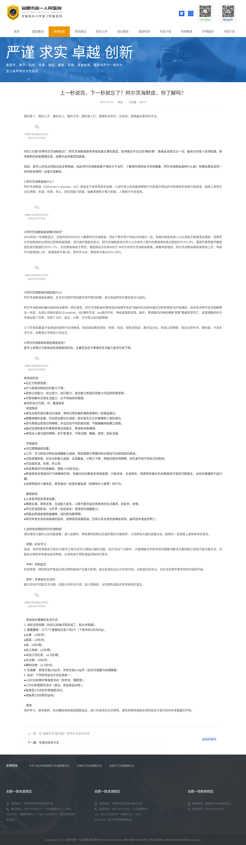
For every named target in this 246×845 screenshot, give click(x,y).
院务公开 (102, 31)
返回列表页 (208, 739)
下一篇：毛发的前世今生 (43, 742)
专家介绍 (165, 31)
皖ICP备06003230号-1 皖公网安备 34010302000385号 (155, 839)
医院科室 (144, 31)
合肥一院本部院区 (19, 791)
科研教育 (187, 31)
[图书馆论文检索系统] (182, 13)
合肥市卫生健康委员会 (121, 765)
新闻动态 (59, 31)
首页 (17, 31)
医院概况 (38, 31)
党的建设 (80, 31)
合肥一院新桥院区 (201, 791)
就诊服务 (123, 31)
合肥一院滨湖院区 (107, 791)
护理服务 (208, 31)
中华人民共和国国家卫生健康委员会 (49, 765)
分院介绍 (229, 31)
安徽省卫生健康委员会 (89, 765)
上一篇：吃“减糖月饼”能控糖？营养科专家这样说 (58, 733)
